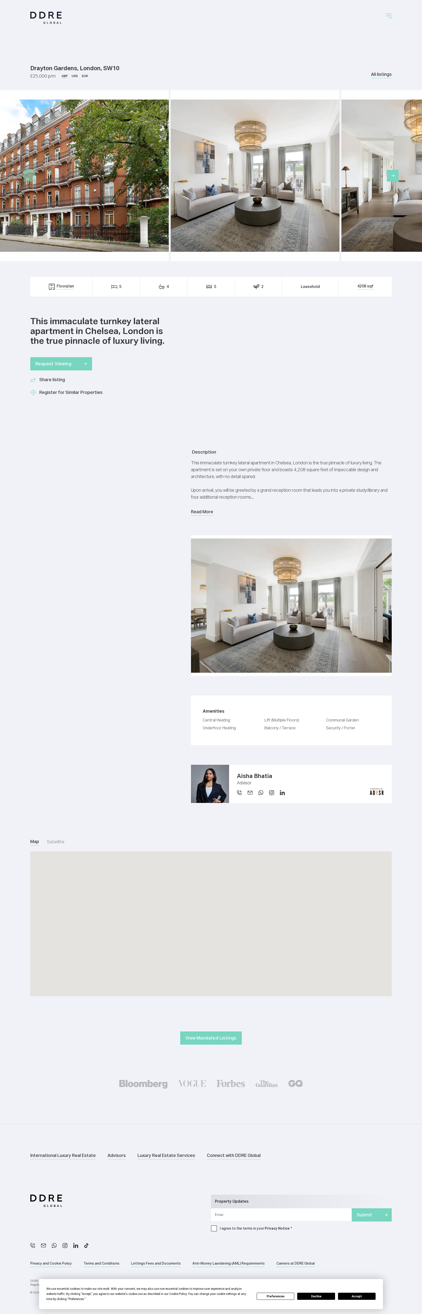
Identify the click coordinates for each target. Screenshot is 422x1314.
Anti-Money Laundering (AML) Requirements (228, 1263)
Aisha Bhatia (254, 776)
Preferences (276, 1296)
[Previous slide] (29, 176)
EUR (85, 76)
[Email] (250, 792)
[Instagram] (65, 1245)
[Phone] (239, 792)
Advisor (244, 783)
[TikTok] (86, 1245)
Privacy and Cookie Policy (51, 1263)
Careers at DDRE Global (295, 1263)
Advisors (116, 1155)
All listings (381, 74)
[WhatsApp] (260, 792)
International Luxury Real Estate (63, 1155)
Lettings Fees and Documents (156, 1263)
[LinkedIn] (75, 1245)
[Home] (46, 18)
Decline (316, 1296)
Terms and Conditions (101, 1263)
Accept (357, 1296)
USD (75, 76)
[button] (389, 16)
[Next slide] (393, 176)
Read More (202, 511)
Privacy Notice (277, 1228)
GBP (65, 76)
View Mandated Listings (211, 1038)
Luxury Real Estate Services (166, 1155)
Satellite (55, 842)
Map (34, 841)
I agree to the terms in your (255, 1228)
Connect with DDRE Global (234, 1155)
